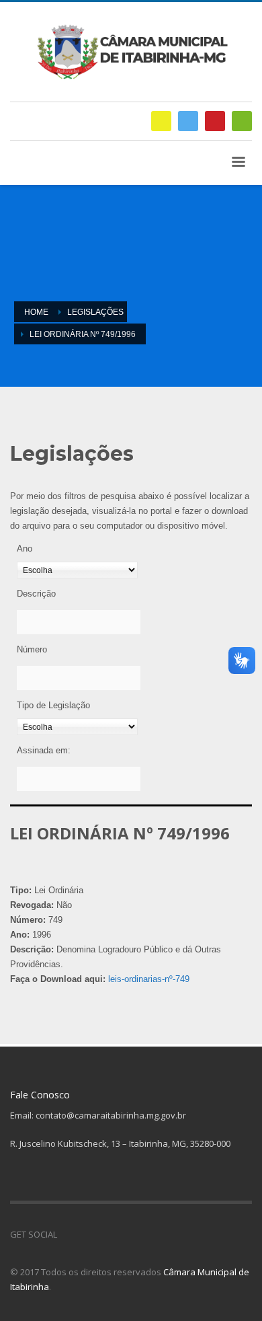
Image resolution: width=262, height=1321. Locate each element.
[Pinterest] (215, 121)
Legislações (95, 312)
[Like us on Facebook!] (67, 1234)
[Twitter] (188, 121)
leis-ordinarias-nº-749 (148, 979)
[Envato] (242, 121)
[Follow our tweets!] (87, 1234)
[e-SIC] (161, 121)
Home (36, 312)
